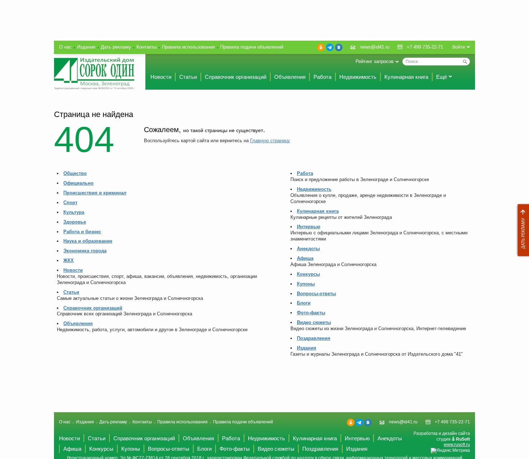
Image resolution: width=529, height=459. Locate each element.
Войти (458, 47)
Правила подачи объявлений (251, 47)
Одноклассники (321, 47)
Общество (75, 173)
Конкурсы (308, 274)
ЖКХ (68, 260)
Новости (160, 77)
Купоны (306, 284)
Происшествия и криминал (94, 192)
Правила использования (188, 47)
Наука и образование (87, 241)
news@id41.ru (374, 47)
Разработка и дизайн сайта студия (441, 439)
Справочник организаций (235, 77)
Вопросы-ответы (316, 293)
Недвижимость (357, 77)
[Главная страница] (94, 74)
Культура (73, 212)
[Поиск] (465, 61)
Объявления (290, 77)
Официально (78, 183)
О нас (65, 47)
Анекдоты (308, 248)
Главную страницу (270, 140)
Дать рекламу (521, 230)
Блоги (304, 303)
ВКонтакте (339, 47)
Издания (86, 47)
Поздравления (313, 338)
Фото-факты (311, 312)
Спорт (70, 202)
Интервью (308, 226)
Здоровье (74, 222)
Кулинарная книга (406, 77)
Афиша (305, 258)
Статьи (188, 77)
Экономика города (85, 250)
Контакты (146, 47)
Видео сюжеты (314, 322)
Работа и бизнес (82, 231)
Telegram (330, 47)
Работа (322, 77)
